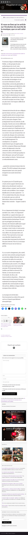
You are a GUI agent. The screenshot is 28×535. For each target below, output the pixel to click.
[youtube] (5, 2)
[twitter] (3, 2)
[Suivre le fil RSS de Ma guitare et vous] (9, 2)
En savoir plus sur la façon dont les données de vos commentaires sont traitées (13, 400)
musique (21, 33)
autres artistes (17, 33)
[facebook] (1, 2)
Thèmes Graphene (11, 533)
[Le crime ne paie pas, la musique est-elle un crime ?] (6, 331)
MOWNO (14, 55)
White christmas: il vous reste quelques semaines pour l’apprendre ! (6, 325)
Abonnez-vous (7, 522)
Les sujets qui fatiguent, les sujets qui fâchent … (15, 17)
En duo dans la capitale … (20, 19)
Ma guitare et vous (14, 4)
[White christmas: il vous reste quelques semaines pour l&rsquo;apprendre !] (6, 320)
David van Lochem (5, 33)
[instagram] (7, 2)
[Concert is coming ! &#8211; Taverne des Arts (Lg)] (18, 320)
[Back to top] (25, 532)
